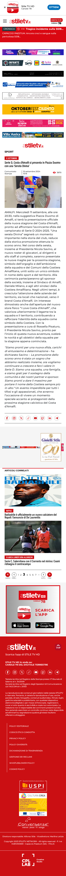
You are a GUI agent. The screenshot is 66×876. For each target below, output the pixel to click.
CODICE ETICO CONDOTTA (22, 732)
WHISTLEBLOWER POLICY (22, 763)
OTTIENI (54, 7)
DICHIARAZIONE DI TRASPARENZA (26, 751)
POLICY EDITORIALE (19, 726)
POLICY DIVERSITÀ (18, 744)
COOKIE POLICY (17, 769)
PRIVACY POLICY (17, 738)
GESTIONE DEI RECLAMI (20, 757)
